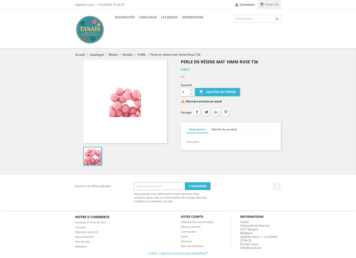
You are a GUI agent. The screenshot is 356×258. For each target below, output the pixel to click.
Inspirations (192, 17)
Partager (197, 112)
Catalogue (148, 17)
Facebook (277, 186)
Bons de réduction (192, 246)
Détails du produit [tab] (224, 129)
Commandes (188, 231)
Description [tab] (197, 129)
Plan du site (82, 241)
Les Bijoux (169, 17)
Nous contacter (84, 237)
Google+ (216, 112)
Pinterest (226, 112)
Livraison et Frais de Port (90, 222)
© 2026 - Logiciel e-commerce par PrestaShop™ (178, 253)
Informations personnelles (197, 222)
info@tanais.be (250, 248)
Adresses (186, 241)
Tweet (206, 112)
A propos (80, 227)
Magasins (81, 246)
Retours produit (190, 227)
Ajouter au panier (217, 92)
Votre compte (192, 217)
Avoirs (184, 236)
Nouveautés (125, 17)
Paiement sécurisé (86, 232)
